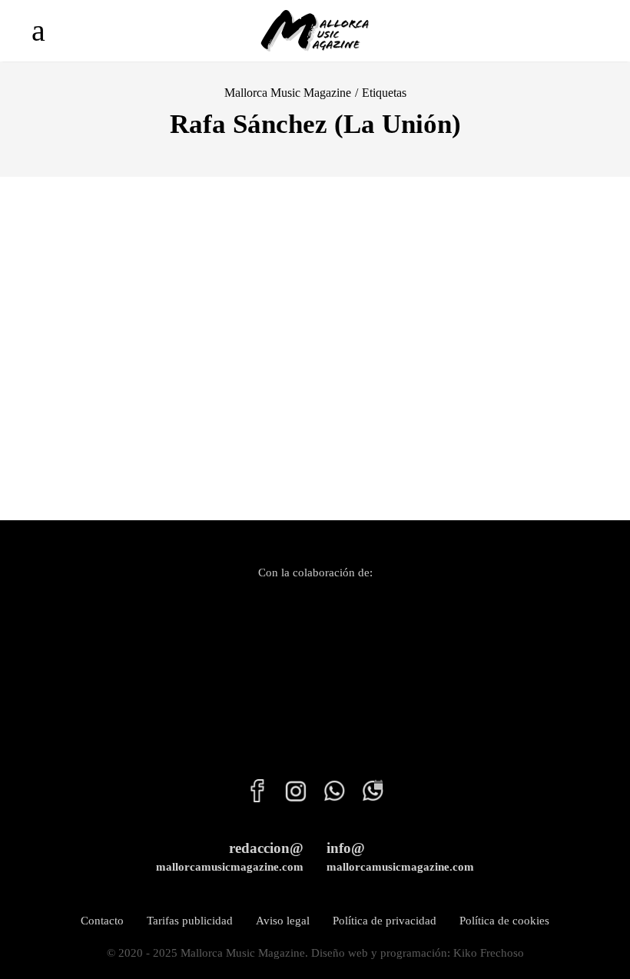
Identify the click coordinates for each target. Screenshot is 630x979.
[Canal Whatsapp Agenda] (365, 798)
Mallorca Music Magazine (287, 92)
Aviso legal (283, 920)
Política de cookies (504, 920)
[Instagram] (288, 798)
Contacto (102, 920)
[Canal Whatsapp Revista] (326, 798)
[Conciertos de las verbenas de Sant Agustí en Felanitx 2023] (157, 334)
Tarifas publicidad (190, 920)
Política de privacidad (384, 920)
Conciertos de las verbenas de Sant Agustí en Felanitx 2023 (140, 475)
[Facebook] (257, 798)
